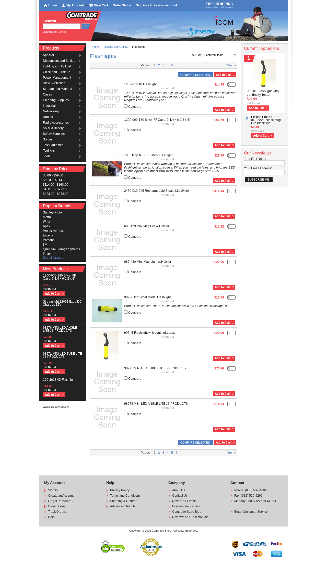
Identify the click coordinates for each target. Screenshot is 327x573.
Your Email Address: (258, 168)
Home (52, 5)
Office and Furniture (56, 72)
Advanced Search (122, 506)
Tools (46, 156)
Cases (47, 95)
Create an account (163, 5)
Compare (134, 107)
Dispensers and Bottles (59, 61)
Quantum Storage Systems (61, 249)
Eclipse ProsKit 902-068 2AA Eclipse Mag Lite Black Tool (266, 120)
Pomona (49, 240)
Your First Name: (255, 158)
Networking (51, 111)
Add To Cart (54, 293)
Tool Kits (49, 151)
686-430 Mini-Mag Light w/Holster (147, 262)
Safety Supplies (54, 134)
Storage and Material (57, 89)
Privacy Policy (120, 490)
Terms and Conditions (125, 495)
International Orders (186, 506)
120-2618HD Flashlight (59, 379)
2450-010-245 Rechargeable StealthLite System (157, 191)
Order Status (122, 5)
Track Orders (57, 512)
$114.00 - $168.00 (55, 184)
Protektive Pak (53, 230)
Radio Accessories (56, 123)
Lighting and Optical (57, 66)
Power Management (57, 78)
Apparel (48, 55)
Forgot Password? (60, 501)
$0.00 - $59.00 (53, 175)
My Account (75, 5)
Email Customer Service (251, 512)
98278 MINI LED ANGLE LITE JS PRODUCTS (60, 329)
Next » (231, 65)
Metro (47, 217)
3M (45, 244)
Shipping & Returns (123, 501)
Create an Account (61, 495)
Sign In (53, 490)
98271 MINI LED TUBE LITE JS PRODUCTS (62, 355)
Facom (47, 253)
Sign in (141, 5)
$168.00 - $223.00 (55, 189)
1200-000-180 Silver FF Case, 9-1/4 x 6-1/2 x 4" (59, 277)
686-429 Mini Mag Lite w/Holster (146, 226)
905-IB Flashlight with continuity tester (150, 333)
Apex (46, 226)
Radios (48, 117)
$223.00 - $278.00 (55, 193)
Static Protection (54, 83)
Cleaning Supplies (56, 100)
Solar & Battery (53, 128)
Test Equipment (53, 145)
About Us (178, 490)
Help (51, 517)
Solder (47, 139)
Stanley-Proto (52, 212)
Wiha (46, 221)
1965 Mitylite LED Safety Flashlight (148, 155)
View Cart (101, 5)
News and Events (184, 501)
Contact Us (180, 495)
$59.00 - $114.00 (54, 180)
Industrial (49, 106)
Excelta (48, 235)
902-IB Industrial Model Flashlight (147, 297)
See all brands (53, 257)
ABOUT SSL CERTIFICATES (56, 407)
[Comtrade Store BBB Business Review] (167, 553)
